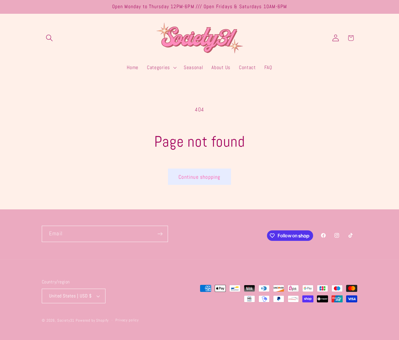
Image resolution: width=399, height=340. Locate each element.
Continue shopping (199, 176)
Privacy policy (127, 320)
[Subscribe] (160, 234)
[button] (49, 38)
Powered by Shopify (92, 320)
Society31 (66, 320)
